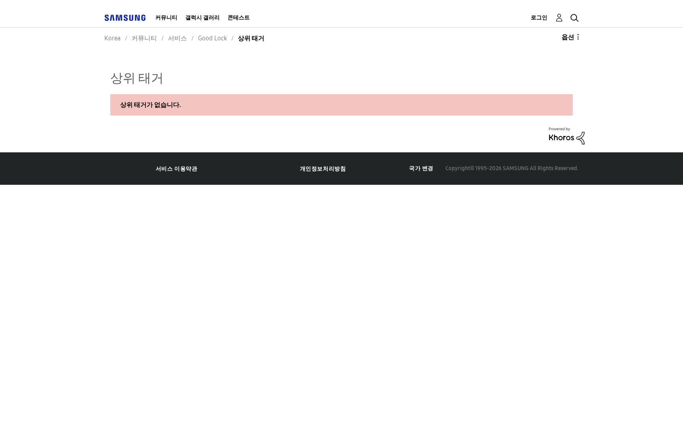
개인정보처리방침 (323, 168)
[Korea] (124, 17)
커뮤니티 (166, 17)
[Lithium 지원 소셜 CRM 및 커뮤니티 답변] (567, 135)
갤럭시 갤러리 (202, 17)
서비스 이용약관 (177, 168)
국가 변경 (421, 168)
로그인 (539, 17)
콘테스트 (239, 17)
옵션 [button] (568, 37)
